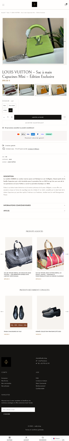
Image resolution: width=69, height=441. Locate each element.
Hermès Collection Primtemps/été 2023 (48, 331)
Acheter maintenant (34, 123)
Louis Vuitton (12, 162)
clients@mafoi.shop (41, 358)
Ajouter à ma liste (64, 117)
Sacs (8, 12)
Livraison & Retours (33, 149)
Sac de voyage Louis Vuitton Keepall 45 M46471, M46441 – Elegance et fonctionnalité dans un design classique (50, 274)
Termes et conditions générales (34, 430)
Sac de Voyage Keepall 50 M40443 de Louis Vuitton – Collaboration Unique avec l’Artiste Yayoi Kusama (17, 274)
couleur (8, 101)
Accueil (3, 12)
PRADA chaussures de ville (12, 331)
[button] (66, 5)
